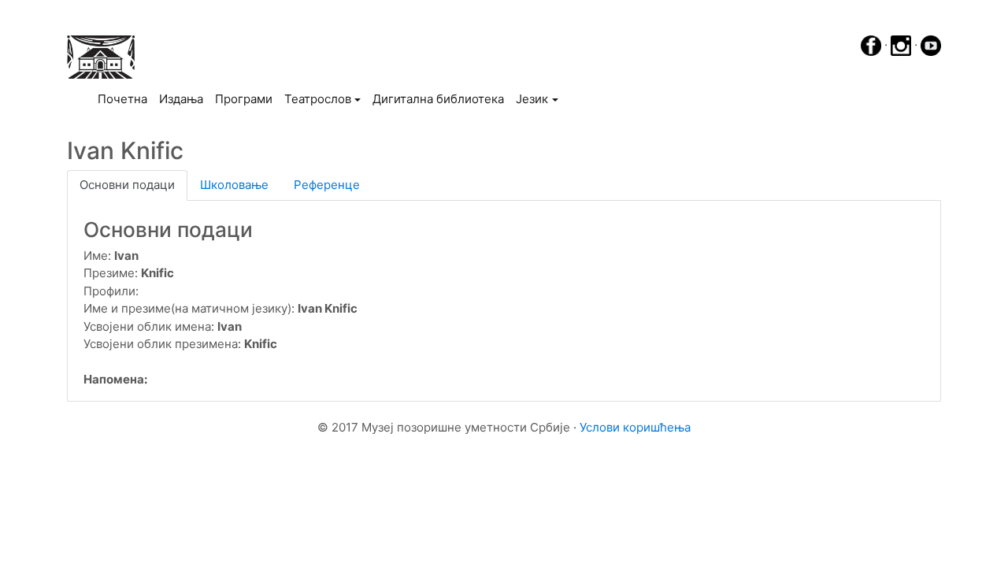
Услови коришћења (635, 427)
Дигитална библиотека (438, 98)
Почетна (125, 98)
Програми (243, 98)
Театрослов (317, 98)
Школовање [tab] (234, 184)
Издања (181, 98)
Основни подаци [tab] (127, 184)
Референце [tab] (327, 184)
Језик (532, 98)
